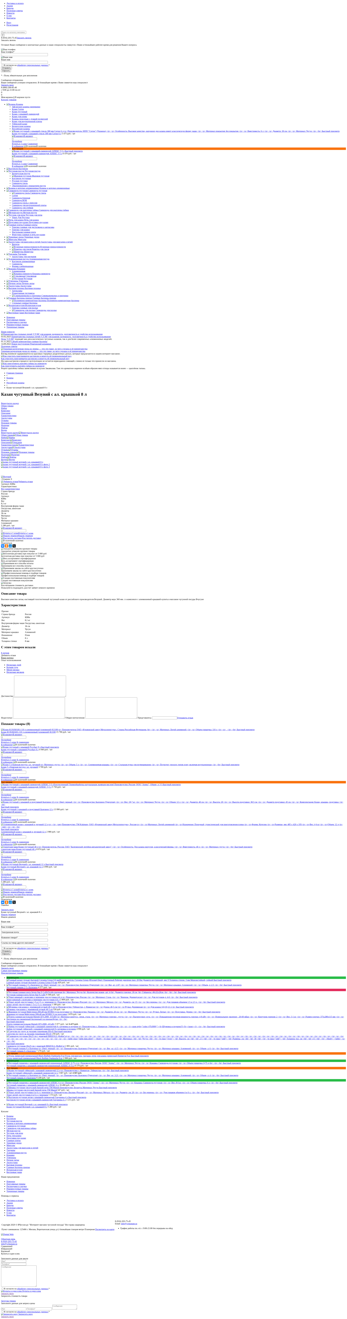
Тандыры (11, 1150)
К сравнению (23, 742)
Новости (11, 13)
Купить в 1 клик (19, 144)
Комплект (5, 440)
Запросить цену (25, 1314)
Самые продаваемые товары (14, 970)
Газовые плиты (14, 1140)
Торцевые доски (14, 1143)
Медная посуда (13, 1131)
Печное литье (13, 1160)
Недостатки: (6, 718)
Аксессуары (6, 447)
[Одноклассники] (6, 546)
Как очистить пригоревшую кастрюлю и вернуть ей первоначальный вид (35, 358)
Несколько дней (14, 665)
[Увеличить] (22, 462)
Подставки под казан (16, 1138)
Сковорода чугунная (16, 1126)
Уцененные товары (15, 327)
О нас (9, 15)
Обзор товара (7, 435)
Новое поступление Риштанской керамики (31, 344)
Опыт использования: (11, 660)
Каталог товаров (8, 100)
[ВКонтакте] (2, 546)
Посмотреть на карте (104, 1229)
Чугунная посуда (14, 1121)
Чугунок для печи (15, 1133)
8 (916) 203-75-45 (9, 1241)
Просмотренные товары (12, 973)
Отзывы (5, 450)
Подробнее (17, 141)
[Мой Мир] (10, 546)
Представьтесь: (145, 718)
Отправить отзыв (185, 718)
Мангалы (11, 1145)
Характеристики (8, 445)
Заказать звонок (24, 38)
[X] (14, 546)
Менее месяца (13, 670)
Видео (4, 459)
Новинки (11, 317)
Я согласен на (27, 65)
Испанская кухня (14, 1170)
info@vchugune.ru (129, 1224)
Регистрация (12, 25)
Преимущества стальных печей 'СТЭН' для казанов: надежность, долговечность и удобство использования (61, 336)
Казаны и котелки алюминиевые (22, 1123)
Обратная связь (8, 1239)
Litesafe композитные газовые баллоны (29, 341)
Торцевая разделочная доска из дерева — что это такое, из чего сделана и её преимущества (43, 351)
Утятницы (11, 1157)
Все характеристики (10, 489)
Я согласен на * (27, 1289)
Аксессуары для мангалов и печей (22, 1148)
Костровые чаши (14, 1172)
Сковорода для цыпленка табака (21, 1128)
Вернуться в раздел (10, 433)
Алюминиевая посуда (17, 1153)
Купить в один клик (31, 1291)
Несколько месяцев (15, 672)
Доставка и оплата (15, 3)
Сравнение (33, 144)
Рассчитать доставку (31, 538)
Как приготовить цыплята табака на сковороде (22, 366)
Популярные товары (16, 320)
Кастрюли (11, 1118)
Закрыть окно (7, 85)
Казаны (10, 1116)
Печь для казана (14, 1135)
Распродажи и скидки (17, 322)
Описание (5, 442)
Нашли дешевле (25, 536)
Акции (10, 6)
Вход (9, 22)
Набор (4, 437)
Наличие (5, 455)
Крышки (11, 1155)
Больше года (12, 667)
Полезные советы (15, 10)
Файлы (4, 457)
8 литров (5, 653)
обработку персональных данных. (33, 65)
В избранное (18, 146)
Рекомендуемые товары (17, 325)
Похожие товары (9, 452)
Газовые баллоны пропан (18, 1167)
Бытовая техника (14, 1165)
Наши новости (8, 332)
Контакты (11, 18)
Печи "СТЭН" (7, 339)
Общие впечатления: (75, 718)
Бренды (10, 8)
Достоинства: (7, 696)
